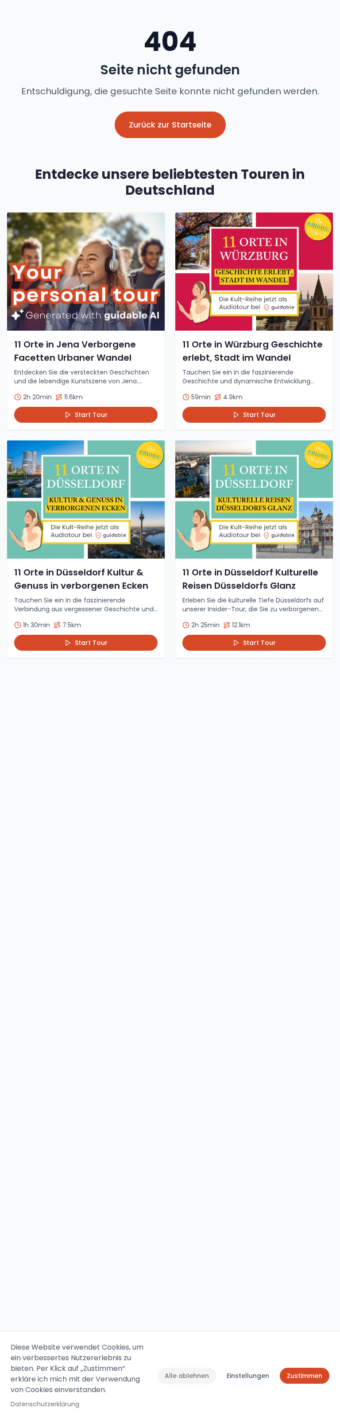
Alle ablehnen (187, 1375)
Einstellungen (248, 1375)
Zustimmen (304, 1375)
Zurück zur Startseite (170, 124)
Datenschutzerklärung (45, 1404)
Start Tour (91, 414)
